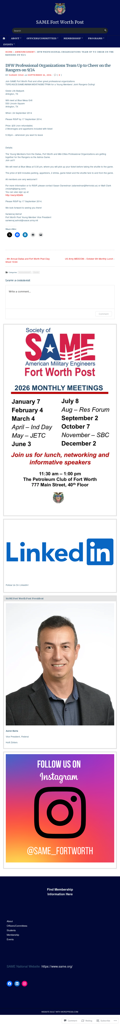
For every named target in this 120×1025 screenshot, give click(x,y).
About (15, 38)
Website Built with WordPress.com (59, 1011)
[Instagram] (24, 983)
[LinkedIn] (17, 983)
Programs (95, 38)
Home (9, 52)
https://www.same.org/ (57, 966)
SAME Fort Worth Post (60, 22)
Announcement (25, 52)
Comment (104, 314)
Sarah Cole (16, 75)
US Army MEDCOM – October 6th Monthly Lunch (89, 258)
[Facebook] (9, 983)
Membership (72, 38)
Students (11, 930)
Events (8, 44)
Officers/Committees (41, 38)
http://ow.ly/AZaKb (14, 195)
